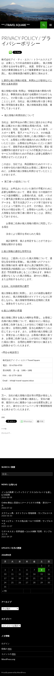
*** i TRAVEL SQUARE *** (15, 25)
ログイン (5, 643)
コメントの (8, 654)
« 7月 (4, 591)
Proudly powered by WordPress (13, 672)
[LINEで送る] (10, 52)
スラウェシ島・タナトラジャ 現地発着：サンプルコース (26, 513)
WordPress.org (8, 659)
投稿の (6, 649)
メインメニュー (50, 25)
